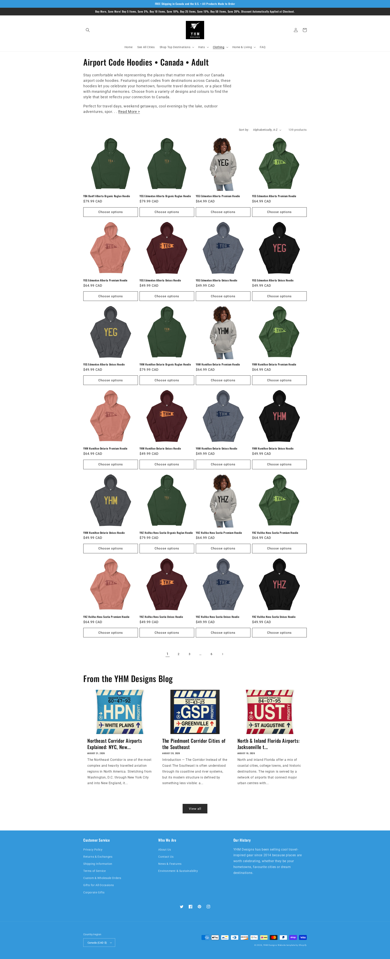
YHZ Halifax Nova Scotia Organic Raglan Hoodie (166, 532)
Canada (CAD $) (97, 942)
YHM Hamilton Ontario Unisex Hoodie (160, 448)
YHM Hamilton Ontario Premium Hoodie (218, 364)
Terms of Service (94, 871)
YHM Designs (270, 945)
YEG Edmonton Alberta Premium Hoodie (218, 196)
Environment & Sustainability (178, 871)
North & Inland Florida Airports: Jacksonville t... (268, 743)
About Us (164, 849)
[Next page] (222, 654)
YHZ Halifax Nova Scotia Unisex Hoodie (161, 616)
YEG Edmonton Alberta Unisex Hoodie (160, 280)
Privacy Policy (92, 849)
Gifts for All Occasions (98, 885)
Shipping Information (97, 863)
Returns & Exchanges (97, 856)
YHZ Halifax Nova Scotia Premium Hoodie (219, 532)
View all (195, 809)
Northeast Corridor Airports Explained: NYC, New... (114, 743)
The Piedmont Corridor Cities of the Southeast (193, 743)
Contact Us (165, 856)
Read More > (129, 111)
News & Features (169, 863)
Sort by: (244, 129)
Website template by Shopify (292, 945)
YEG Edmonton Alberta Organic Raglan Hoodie (165, 196)
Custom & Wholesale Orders (102, 878)
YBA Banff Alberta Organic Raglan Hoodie (106, 196)
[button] (87, 30)
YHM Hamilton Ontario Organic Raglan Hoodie (165, 364)
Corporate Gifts (94, 892)
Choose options (110, 212)
